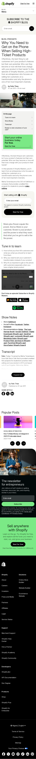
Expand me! (18, 375)
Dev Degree (6, 683)
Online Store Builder (23, 581)
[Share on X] (8, 393)
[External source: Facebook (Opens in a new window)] (3, 754)
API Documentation (9, 678)
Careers (4, 586)
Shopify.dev (6, 672)
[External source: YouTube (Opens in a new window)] (13, 754)
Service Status (7, 619)
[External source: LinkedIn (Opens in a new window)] (27, 754)
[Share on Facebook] (3, 393)
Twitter (26, 324)
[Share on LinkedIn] (12, 393)
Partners (5, 602)
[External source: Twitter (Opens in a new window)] (8, 754)
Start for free (25, 4)
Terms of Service (18, 731)
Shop (4, 697)
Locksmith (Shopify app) (24, 336)
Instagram (7, 327)
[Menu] (33, 3)
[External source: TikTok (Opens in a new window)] (22, 754)
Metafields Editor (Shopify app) (15, 338)
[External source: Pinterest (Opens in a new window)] (32, 754)
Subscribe (18, 504)
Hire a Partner (7, 647)
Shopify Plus (6, 703)
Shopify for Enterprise (6, 709)
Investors (5, 591)
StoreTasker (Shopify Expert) (15, 345)
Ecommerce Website (23, 595)
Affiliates (5, 608)
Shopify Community (9, 658)
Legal (4, 614)
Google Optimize (21, 332)
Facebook (19, 324)
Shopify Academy (8, 652)
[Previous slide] (12, 443)
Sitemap (18, 743)
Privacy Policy (17, 513)
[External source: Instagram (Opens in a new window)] (18, 754)
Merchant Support (8, 633)
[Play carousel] (18, 443)
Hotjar (20, 329)
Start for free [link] (18, 212)
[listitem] (18, 428)
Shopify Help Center (7, 640)
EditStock (12, 322)
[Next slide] (23, 443)
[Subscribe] (31, 28)
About (4, 580)
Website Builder (24, 588)
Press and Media (8, 597)
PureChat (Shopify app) (17, 343)
